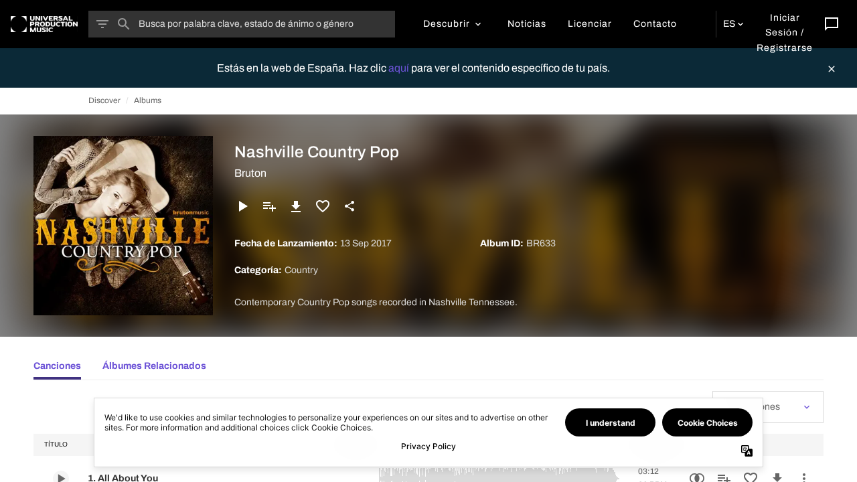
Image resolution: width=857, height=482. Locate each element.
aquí (399, 68)
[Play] (242, 206)
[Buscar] (124, 24)
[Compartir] (349, 206)
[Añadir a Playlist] (269, 206)
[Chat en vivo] (832, 24)
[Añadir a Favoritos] (323, 206)
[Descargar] (296, 206)
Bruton (250, 173)
